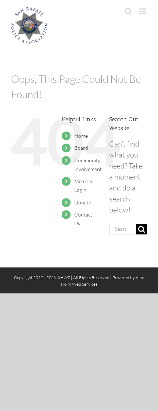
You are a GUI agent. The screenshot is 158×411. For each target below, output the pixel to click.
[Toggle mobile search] (128, 11)
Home (81, 136)
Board (81, 148)
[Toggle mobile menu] (143, 11)
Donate (82, 202)
